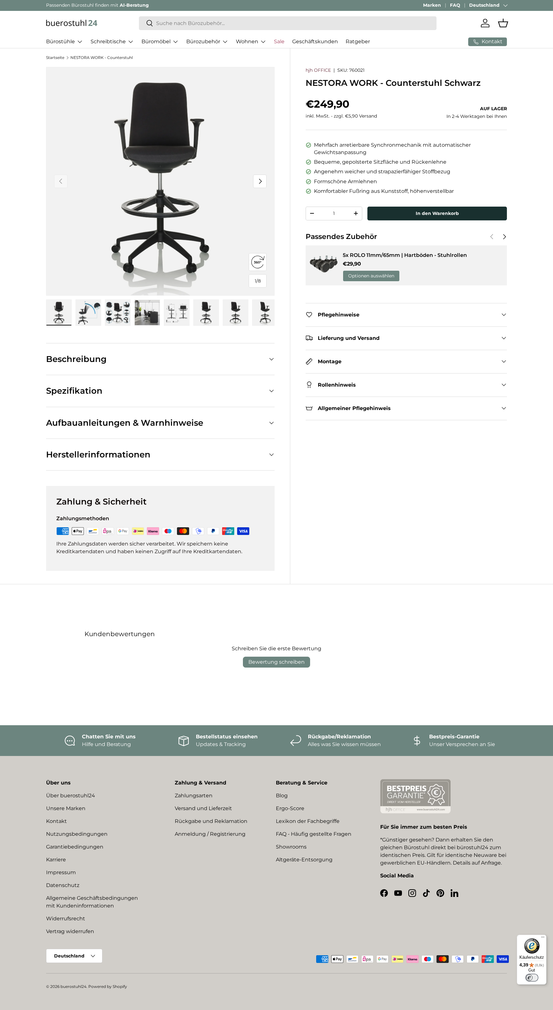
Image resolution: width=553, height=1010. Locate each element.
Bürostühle (60, 41)
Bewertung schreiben (276, 662)
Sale (279, 41)
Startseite (55, 57)
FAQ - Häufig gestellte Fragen (313, 834)
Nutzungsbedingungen (77, 834)
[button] (503, 23)
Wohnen (247, 41)
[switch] (531, 977)
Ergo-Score (290, 808)
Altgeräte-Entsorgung (304, 860)
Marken (432, 5)
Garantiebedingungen (74, 847)
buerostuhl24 (73, 986)
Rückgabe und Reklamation (211, 821)
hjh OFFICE (318, 70)
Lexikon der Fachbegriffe (308, 821)
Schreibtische (108, 41)
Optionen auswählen (371, 276)
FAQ (455, 5)
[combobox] (288, 23)
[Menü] (543, 938)
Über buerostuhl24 (70, 795)
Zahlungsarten (193, 795)
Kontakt (56, 821)
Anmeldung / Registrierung (210, 834)
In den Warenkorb (437, 213)
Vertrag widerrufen (70, 931)
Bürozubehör (203, 41)
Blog (282, 795)
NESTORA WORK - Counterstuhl (101, 57)
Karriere (56, 860)
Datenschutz (62, 885)
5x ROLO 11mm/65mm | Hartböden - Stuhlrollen (405, 255)
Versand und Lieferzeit (203, 808)
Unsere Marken (65, 808)
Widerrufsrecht (65, 919)
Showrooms (291, 847)
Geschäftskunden (315, 41)
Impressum (61, 872)
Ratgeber (358, 41)
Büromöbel (156, 41)
